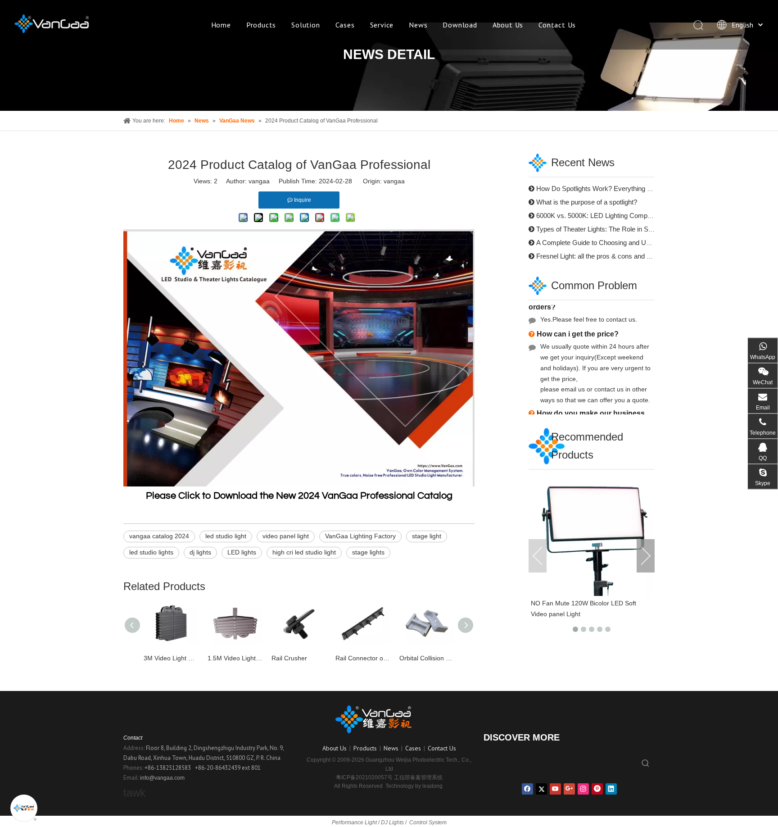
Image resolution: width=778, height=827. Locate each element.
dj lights (200, 552)
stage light (426, 536)
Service (382, 24)
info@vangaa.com (162, 778)
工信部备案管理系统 (418, 777)
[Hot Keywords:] (646, 764)
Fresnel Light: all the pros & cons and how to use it (609, 256)
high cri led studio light (304, 552)
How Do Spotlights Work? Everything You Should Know (617, 188)
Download (460, 24)
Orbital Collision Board (426, 658)
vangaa (394, 181)
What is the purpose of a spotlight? (586, 202)
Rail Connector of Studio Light (362, 658)
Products (261, 24)
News (418, 24)
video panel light (285, 536)
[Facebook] (527, 789)
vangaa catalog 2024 (159, 536)
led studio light (225, 536)
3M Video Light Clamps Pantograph (171, 658)
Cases (345, 24)
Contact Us (557, 24)
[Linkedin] (611, 789)
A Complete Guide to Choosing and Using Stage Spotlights (622, 242)
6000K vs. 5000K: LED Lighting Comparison (600, 215)
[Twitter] (541, 789)
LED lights (241, 552)
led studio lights (151, 552)
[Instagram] (583, 789)
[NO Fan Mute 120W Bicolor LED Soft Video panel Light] (591, 535)
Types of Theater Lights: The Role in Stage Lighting (610, 229)
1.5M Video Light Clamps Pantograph (235, 658)
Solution (305, 24)
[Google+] (569, 789)
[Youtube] (555, 789)
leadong (432, 786)
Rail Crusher (289, 658)
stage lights (368, 552)
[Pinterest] (597, 789)
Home (221, 24)
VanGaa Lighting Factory (360, 536)
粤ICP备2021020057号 (364, 777)
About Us (508, 24)
